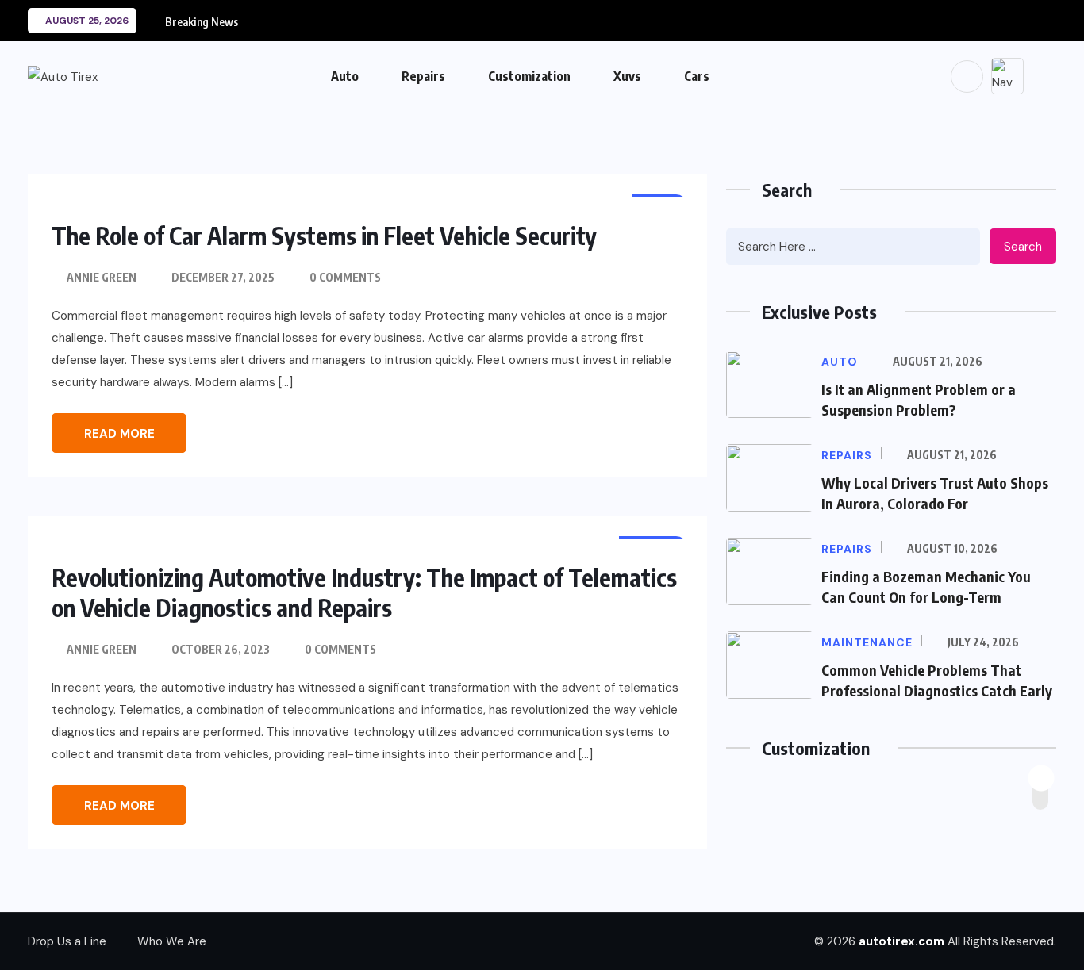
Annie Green (101, 277)
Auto (345, 76)
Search (1023, 247)
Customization (529, 76)
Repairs (423, 76)
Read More (119, 434)
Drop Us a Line (67, 941)
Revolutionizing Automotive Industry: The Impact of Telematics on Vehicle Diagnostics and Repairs (364, 592)
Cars (696, 76)
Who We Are (171, 941)
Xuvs (627, 76)
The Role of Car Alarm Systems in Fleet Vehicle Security (324, 235)
